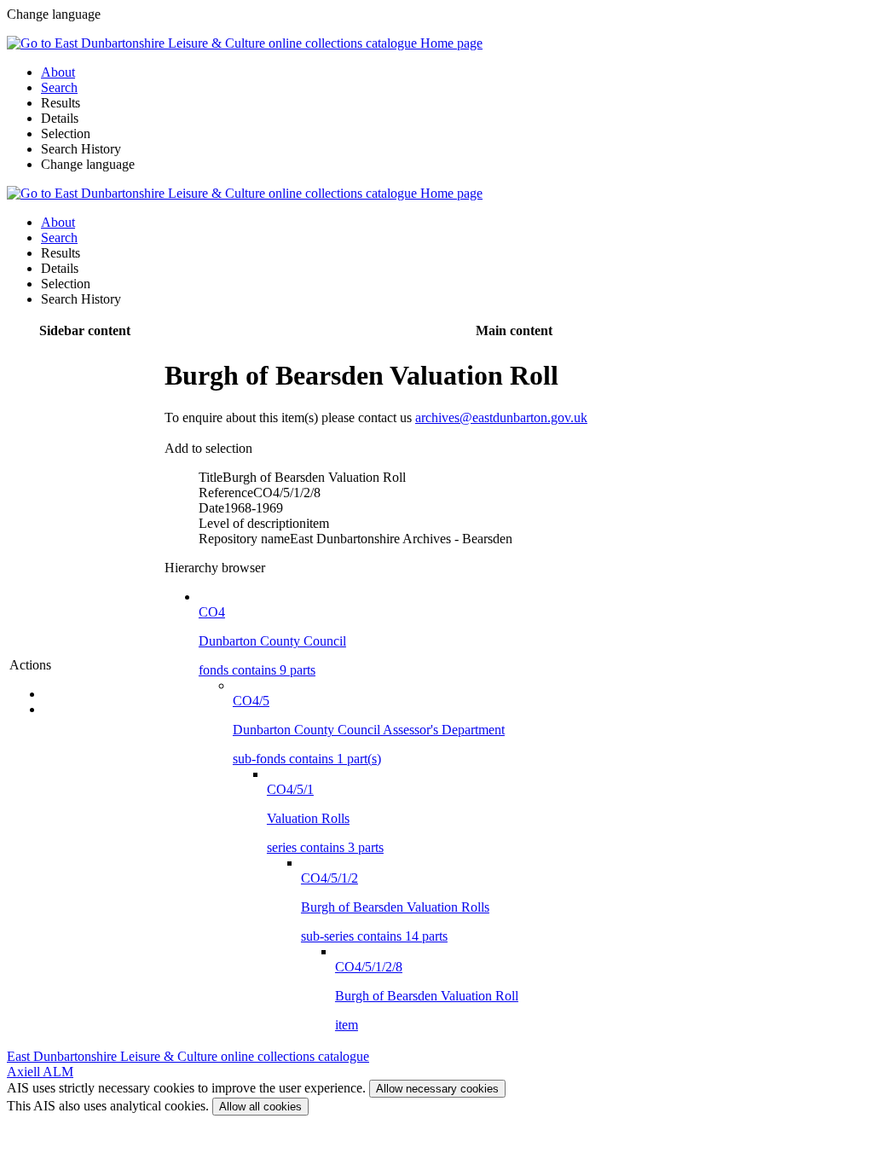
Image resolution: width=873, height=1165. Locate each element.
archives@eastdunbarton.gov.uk (501, 417)
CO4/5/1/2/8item (426, 995)
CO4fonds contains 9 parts (272, 641)
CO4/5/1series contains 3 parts (325, 818)
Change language (88, 164)
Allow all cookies (260, 1106)
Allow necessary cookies (437, 1088)
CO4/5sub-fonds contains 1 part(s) (369, 729)
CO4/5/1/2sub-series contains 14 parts (395, 907)
